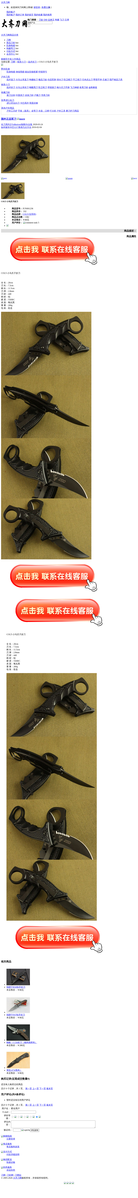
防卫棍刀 (68, 79)
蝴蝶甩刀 (33, 87)
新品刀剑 (10, 43)
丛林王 (51, 20)
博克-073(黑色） (14, 1070)
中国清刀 (20, 95)
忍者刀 (106, 79)
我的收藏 (38, 15)
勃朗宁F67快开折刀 (15, 1015)
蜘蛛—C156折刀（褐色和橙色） (21, 1042)
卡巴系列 (24, 103)
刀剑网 (10, 1175)
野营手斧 (97, 79)
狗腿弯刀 (10, 48)
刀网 (8, 40)
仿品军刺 (52, 79)
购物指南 (7, 1136)
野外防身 (5, 69)
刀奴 (41, 20)
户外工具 (61, 111)
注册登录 (10, 1139)
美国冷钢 (33, 103)
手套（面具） (24, 111)
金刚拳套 (93, 87)
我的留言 (29, 15)
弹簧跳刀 (52, 87)
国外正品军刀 (8, 118)
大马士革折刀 (22, 87)
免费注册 (46, 7)
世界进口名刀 (7, 100)
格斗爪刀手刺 (63, 87)
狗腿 (57, 20)
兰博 (67, 20)
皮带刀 (34, 111)
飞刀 (62, 20)
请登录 (37, 7)
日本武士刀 (87, 79)
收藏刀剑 (5, 92)
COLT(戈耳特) (29, 214)
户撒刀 (37, 95)
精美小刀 (21, 62)
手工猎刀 (77, 79)
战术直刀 (11, 79)
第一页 (28, 1088)
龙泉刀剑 (29, 95)
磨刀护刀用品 (72, 111)
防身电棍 (10, 45)
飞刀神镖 (74, 87)
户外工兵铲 (12, 111)
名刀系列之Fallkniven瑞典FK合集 (16, 124)
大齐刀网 (5, 2)
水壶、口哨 (43, 111)
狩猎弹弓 (42, 72)
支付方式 (7, 1151)
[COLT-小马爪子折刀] (25, 176)
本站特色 (10, 1170)
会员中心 (10, 54)
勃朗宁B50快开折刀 (15, 987)
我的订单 (20, 15)
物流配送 (7, 1159)
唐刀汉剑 (11, 95)
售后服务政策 (12, 1147)
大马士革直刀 (22, 79)
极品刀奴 (42, 79)
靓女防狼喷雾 (31, 72)
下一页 (42, 1088)
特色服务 (7, 1167)
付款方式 (10, 51)
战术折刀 (32, 62)
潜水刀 (60, 79)
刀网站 (18, 1175)
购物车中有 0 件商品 (10, 59)
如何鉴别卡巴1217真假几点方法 (16, 127)
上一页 (35, 1088)
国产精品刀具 (116, 79)
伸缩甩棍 (20, 72)
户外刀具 (5, 77)
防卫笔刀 (42, 87)
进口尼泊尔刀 (13, 103)
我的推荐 (47, 15)
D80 (45, 20)
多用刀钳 (83, 87)
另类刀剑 (45, 95)
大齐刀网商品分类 (9, 35)
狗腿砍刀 (33, 79)
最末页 (49, 1088)
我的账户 (10, 12)
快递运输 (10, 1162)
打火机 (53, 111)
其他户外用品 (7, 108)
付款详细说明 (12, 1154)
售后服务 (7, 1144)
